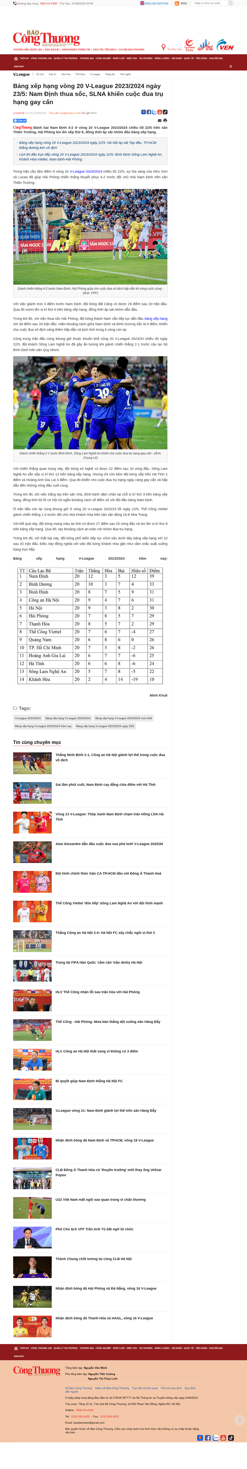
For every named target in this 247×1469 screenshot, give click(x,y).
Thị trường (146, 58)
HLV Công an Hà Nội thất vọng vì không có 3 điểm (97, 1051)
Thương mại (87, 58)
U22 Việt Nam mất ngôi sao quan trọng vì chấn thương (101, 1200)
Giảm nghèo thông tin (76, 49)
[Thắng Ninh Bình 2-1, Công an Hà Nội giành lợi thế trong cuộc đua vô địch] (32, 763)
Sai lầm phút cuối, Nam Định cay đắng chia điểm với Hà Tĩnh (106, 785)
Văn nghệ (125, 74)
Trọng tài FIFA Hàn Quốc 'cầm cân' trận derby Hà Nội (99, 962)
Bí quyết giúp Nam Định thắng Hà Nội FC (89, 1081)
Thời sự (24, 58)
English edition (156, 3)
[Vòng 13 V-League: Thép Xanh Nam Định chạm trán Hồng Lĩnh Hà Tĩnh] (32, 822)
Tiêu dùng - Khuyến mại (209, 58)
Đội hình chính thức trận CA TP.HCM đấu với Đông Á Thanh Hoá (108, 873)
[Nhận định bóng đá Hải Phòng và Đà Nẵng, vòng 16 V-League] (32, 1297)
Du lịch (40, 74)
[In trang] (165, 120)
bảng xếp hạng (156, 319)
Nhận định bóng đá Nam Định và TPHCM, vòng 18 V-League (105, 1140)
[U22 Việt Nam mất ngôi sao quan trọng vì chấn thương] (32, 1208)
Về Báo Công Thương (78, 1388)
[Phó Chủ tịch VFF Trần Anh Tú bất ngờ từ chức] (32, 1237)
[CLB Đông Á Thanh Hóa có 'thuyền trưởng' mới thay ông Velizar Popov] (32, 1178)
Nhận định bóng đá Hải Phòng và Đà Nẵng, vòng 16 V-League (106, 1288)
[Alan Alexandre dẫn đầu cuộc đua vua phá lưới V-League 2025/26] (32, 852)
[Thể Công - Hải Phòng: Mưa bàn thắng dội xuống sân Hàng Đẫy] (32, 1030)
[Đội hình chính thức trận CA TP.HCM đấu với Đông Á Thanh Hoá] (32, 882)
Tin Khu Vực (174, 49)
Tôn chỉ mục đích (171, 1388)
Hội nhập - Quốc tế (183, 58)
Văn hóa (65, 74)
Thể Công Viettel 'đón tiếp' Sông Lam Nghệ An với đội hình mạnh (109, 903)
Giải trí (52, 74)
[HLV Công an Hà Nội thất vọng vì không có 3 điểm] (32, 1060)
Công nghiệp (103, 58)
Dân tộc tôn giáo (104, 49)
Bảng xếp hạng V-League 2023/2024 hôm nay (43, 726)
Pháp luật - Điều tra (125, 58)
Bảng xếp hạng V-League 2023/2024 (68, 718)
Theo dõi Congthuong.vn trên (65, 113)
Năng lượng (162, 58)
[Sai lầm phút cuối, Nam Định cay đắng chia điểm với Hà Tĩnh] (32, 793)
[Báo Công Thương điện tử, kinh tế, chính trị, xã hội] (46, 37)
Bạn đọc (19, 66)
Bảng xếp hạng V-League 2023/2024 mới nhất (123, 718)
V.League (21, 74)
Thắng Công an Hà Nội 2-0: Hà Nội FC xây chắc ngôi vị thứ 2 (105, 933)
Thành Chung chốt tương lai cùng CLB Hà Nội (94, 1259)
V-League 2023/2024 (86, 171)
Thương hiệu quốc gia (27, 49)
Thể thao (80, 74)
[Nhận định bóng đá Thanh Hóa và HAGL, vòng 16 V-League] (32, 1326)
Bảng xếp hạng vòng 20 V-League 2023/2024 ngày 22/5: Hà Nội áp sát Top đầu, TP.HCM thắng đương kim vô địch (87, 145)
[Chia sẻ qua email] (159, 121)
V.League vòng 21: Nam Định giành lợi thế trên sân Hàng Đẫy (106, 1111)
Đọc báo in (52, 49)
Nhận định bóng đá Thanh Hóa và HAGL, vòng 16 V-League (104, 1318)
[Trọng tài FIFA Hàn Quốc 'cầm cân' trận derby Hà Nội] (32, 971)
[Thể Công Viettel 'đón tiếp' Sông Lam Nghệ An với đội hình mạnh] (32, 911)
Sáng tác (110, 74)
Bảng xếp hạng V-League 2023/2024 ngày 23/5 (105, 726)
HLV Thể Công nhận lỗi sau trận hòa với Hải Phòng (98, 992)
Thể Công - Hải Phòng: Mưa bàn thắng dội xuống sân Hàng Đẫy (108, 1022)
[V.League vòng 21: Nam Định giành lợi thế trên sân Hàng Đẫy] (32, 1119)
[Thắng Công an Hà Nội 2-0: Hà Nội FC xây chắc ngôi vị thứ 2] (32, 941)
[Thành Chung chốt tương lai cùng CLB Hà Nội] (32, 1267)
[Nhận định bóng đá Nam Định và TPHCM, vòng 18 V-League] (32, 1149)
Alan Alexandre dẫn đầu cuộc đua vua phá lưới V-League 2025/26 (109, 844)
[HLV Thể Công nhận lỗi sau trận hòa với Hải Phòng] (32, 1000)
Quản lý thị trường (66, 58)
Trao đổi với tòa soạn (145, 1388)
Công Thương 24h (41, 58)
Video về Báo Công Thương (112, 1388)
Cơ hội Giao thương (131, 49)
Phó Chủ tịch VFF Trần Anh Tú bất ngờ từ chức (95, 1229)
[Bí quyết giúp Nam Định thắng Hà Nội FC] (32, 1089)
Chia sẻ (22, 120)
